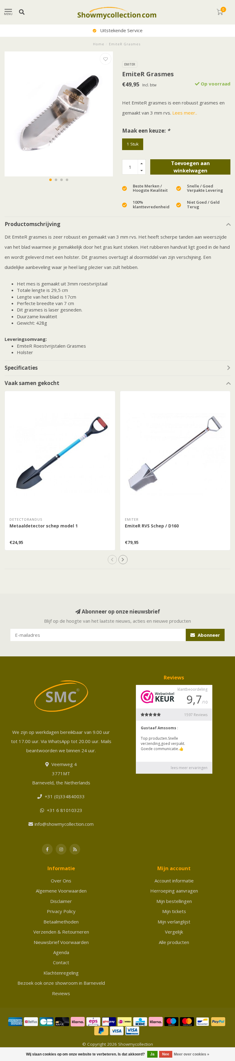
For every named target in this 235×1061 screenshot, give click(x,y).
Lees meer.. (184, 113)
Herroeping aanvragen (174, 891)
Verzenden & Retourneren (61, 932)
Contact (61, 962)
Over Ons (61, 881)
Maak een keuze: (146, 130)
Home (98, 44)
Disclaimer (61, 901)
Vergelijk (174, 932)
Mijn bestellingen (174, 901)
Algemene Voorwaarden (61, 891)
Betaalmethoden (61, 922)
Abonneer (208, 635)
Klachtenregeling (61, 973)
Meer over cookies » (191, 1054)
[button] (50, 180)
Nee (165, 1054)
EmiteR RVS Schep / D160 (152, 526)
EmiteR (129, 64)
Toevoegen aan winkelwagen (190, 167)
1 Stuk (133, 144)
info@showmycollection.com (64, 824)
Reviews (61, 993)
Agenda (61, 952)
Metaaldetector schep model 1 (43, 526)
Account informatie (174, 881)
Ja (152, 1054)
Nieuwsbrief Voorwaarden (61, 942)
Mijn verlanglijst (174, 922)
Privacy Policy (61, 911)
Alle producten (174, 942)
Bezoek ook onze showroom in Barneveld (61, 983)
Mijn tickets (174, 911)
